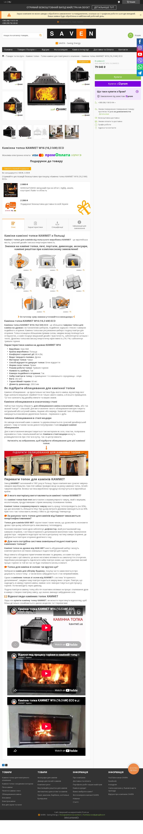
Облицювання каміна (11, 794)
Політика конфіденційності (94, 815)
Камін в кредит (79, 788)
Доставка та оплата (82, 781)
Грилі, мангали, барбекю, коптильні (53, 795)
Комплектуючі (44, 784)
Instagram (112, 784)
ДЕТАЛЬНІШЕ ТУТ (104, 7)
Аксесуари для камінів (47, 777)
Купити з (113, 83)
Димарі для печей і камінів (49, 781)
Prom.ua (85, 812)
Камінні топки (32, 56)
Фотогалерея (60, 49)
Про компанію (79, 777)
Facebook (112, 781)
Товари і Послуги (25, 49)
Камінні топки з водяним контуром (17, 783)
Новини (76, 798)
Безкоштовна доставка (108, 118)
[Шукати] (40, 35)
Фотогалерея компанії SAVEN (86, 795)
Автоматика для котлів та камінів (52, 791)
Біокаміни (6, 797)
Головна (8, 49)
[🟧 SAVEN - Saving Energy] (71, 33)
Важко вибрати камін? (83, 791)
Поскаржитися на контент (70, 815)
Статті (75, 802)
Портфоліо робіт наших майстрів (87, 784)
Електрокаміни (8, 801)
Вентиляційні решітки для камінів (52, 788)
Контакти (123, 49)
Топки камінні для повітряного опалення (60, 56)
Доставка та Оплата (104, 49)
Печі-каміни (7, 787)
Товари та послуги (15, 56)
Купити (118, 77)
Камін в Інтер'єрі (80, 49)
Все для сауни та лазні (12, 804)
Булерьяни (42, 798)
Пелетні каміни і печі (11, 790)
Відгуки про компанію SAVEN (121, 794)
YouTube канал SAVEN (118, 777)
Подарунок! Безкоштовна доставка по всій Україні (44, 204)
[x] (6, 765)
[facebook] (3, 765)
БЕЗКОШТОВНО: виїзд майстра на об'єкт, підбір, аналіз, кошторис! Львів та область (47, 189)
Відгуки (45, 49)
